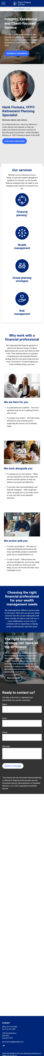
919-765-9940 (12, 1027)
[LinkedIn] (3, 1045)
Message (6, 746)
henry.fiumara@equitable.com (13, 1042)
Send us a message (13, 766)
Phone (4, 732)
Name (4, 704)
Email (4, 718)
